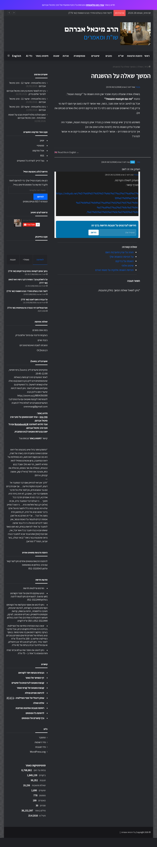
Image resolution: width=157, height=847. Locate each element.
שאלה (140, 66)
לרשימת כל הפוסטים (35, 713)
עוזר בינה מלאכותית (95, 5)
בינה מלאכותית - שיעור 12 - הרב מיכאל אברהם (27, 84)
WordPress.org (38, 751)
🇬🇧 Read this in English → (66, 152)
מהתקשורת (79, 55)
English (16, 55)
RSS (42, 155)
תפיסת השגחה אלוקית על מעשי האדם (114, 270)
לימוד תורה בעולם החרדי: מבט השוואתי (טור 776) (27, 291)
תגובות (13, 259)
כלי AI (29, 55)
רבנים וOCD (42, 350)
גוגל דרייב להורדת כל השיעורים (30, 160)
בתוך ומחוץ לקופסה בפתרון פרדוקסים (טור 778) (28, 271)
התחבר (42, 737)
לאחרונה (40, 259)
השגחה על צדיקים (124, 261)
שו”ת (121, 55)
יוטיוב (42, 140)
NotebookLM (21, 424)
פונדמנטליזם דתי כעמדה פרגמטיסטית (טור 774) (27, 307)
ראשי (147, 55)
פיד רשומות (40, 742)
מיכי (138, 162)
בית (146, 66)
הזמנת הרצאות (134, 55)
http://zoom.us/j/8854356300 (32, 395)
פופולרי (26, 259)
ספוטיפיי (40, 145)
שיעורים (95, 55)
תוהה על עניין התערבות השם (119, 252)
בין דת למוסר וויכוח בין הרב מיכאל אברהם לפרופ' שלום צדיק (26, 92)
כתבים (109, 55)
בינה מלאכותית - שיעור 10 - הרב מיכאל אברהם (27, 108)
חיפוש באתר (42, 55)
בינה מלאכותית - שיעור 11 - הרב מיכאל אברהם (27, 100)
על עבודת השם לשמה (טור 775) (34, 299)
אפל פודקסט (38, 150)
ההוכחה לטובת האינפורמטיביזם (34, 345)
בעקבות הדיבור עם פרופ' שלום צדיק (31, 335)
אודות (66, 55)
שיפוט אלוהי (128, 265)
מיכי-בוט (44, 417)
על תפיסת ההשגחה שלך (121, 256)
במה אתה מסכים (40, 330)
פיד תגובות (40, 747)
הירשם (93, 232)
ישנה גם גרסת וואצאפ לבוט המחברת (31, 431)
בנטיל (138, 87)
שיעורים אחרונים (41, 74)
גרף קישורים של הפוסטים (33, 718)
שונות (56, 55)
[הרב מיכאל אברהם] (105, 33)
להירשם (40, 196)
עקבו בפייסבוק (41, 236)
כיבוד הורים (43, 340)
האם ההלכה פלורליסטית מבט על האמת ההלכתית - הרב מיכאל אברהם (27, 116)
